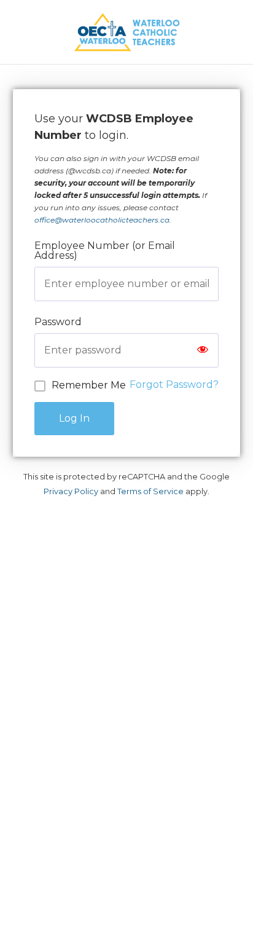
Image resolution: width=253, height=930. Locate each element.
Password (58, 322)
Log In (74, 418)
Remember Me (89, 385)
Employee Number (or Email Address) (104, 250)
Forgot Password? (174, 384)
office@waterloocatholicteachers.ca (101, 219)
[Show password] (203, 350)
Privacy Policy (71, 491)
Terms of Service (150, 491)
